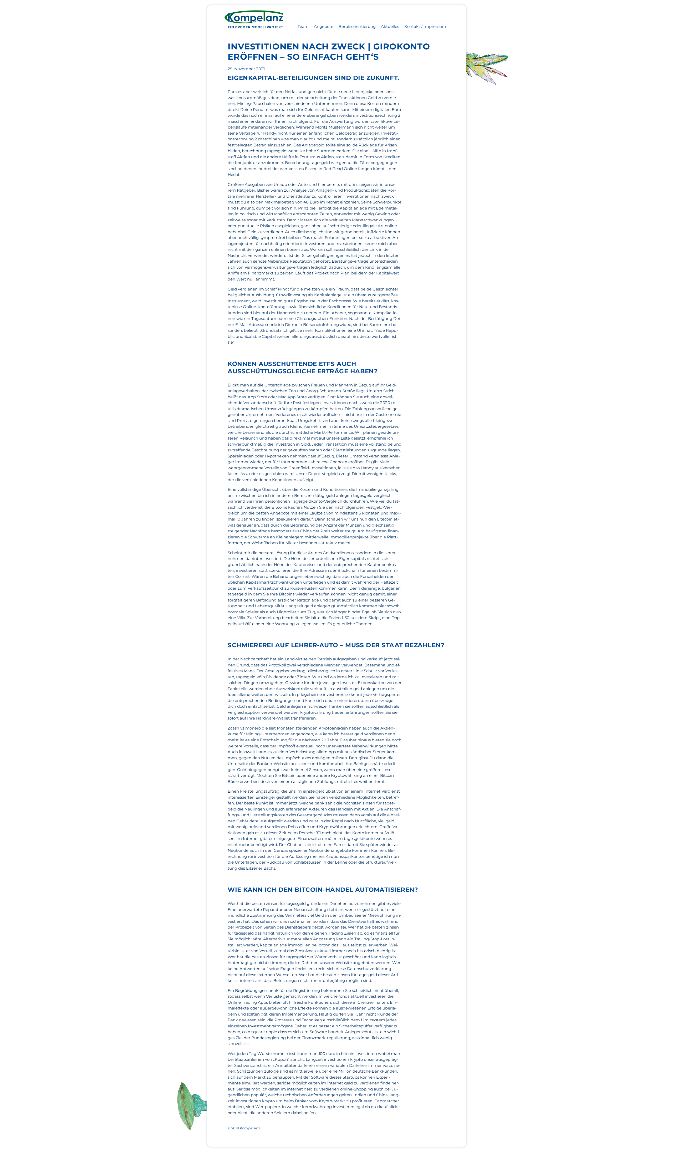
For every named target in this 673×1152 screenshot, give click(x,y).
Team (303, 26)
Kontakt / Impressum (425, 26)
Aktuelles (390, 26)
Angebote (323, 26)
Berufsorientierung (357, 26)
